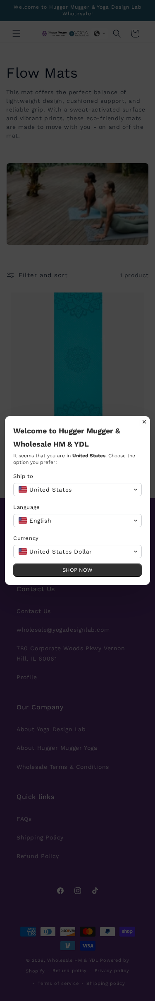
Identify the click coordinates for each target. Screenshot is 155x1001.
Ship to (23, 476)
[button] (77, 489)
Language (26, 507)
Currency (26, 538)
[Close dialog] (144, 422)
